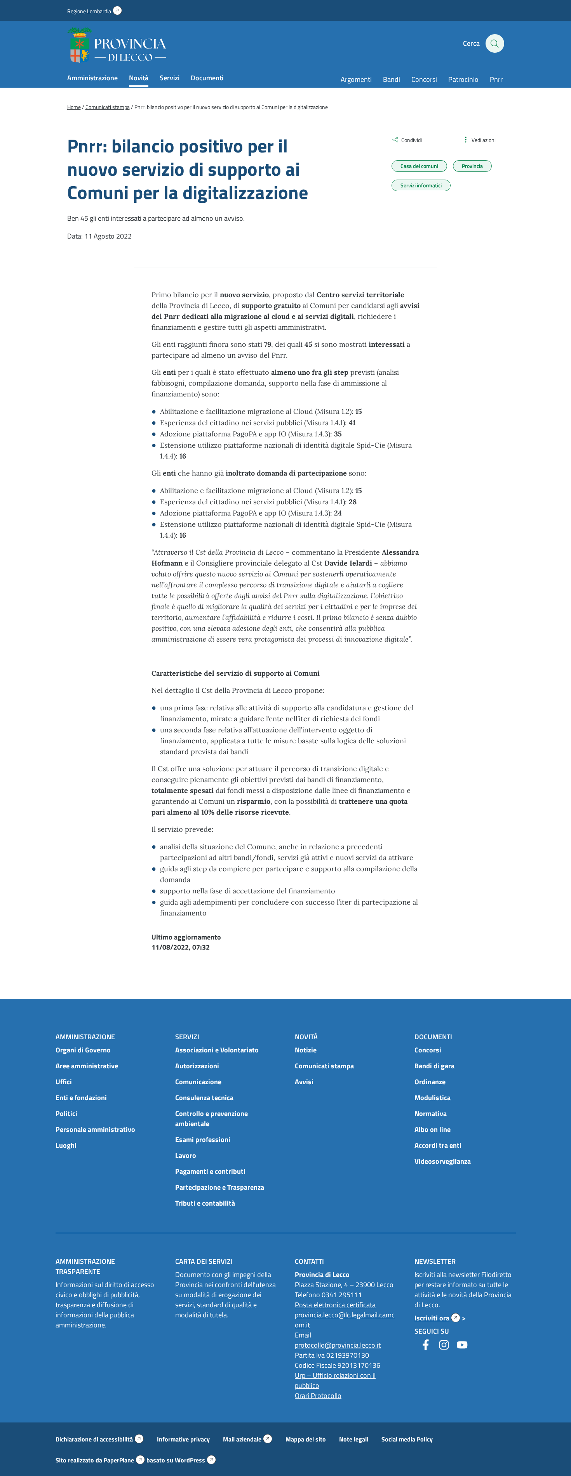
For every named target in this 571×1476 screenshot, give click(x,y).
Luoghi (66, 1145)
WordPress (195, 1460)
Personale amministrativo (95, 1129)
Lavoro (185, 1155)
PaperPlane (124, 1460)
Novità (138, 78)
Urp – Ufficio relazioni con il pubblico (335, 1380)
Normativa (430, 1113)
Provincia (472, 166)
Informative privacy (183, 1439)
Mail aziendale (247, 1439)
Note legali (353, 1439)
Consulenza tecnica (204, 1097)
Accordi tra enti (437, 1145)
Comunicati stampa (324, 1066)
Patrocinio (463, 79)
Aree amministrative (87, 1066)
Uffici (64, 1081)
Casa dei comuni (419, 166)
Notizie (306, 1050)
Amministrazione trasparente (85, 1266)
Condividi (411, 140)
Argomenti (356, 79)
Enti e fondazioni (81, 1097)
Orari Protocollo (318, 1395)
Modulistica (432, 1097)
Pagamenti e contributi (210, 1171)
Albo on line (432, 1129)
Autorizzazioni (197, 1066)
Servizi (169, 78)
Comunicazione (198, 1081)
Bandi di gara (434, 1066)
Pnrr (496, 79)
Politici (66, 1113)
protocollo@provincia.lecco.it (338, 1345)
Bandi (391, 79)
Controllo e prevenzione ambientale (211, 1118)
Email (303, 1335)
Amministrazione (92, 78)
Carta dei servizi (204, 1261)
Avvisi (304, 1081)
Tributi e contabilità (205, 1203)
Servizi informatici (421, 185)
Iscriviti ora (437, 1318)
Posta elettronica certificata (335, 1305)
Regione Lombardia (94, 11)
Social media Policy (407, 1439)
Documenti (207, 78)
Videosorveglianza (442, 1161)
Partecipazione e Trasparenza (219, 1187)
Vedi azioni (484, 140)
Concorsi (424, 79)
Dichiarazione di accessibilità (100, 1439)
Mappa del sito (306, 1439)
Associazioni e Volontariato (217, 1050)
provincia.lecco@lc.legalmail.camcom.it (345, 1320)
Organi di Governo (83, 1050)
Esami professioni (202, 1139)
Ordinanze (430, 1081)
